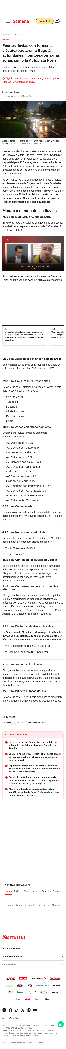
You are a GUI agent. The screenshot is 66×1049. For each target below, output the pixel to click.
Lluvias (19, 722)
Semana (6, 34)
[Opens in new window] (10, 1010)
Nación (17, 34)
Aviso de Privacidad (13, 1018)
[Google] (4, 1010)
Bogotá (7, 722)
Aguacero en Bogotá (38, 722)
